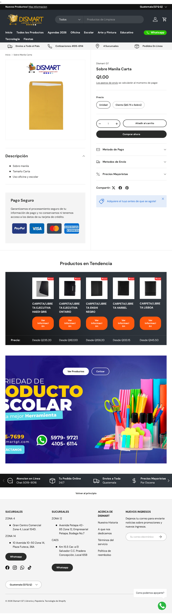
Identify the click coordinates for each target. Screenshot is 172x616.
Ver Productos (76, 371)
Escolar (89, 32)
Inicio (8, 32)
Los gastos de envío (107, 82)
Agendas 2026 (57, 32)
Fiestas (28, 39)
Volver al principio (86, 493)
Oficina (75, 32)
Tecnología (12, 39)
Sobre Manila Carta (23, 55)
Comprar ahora (131, 134)
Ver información (43, 323)
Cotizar (100, 371)
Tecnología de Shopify (55, 601)
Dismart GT (102, 63)
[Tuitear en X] (113, 187)
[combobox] (99, 19)
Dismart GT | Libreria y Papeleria (28, 601)
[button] (164, 19)
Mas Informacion (38, 6)
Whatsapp (16, 556)
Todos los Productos (30, 32)
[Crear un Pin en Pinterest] (127, 187)
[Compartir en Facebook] (120, 187)
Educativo (126, 32)
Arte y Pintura (107, 32)
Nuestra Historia (108, 522)
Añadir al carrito (144, 123)
